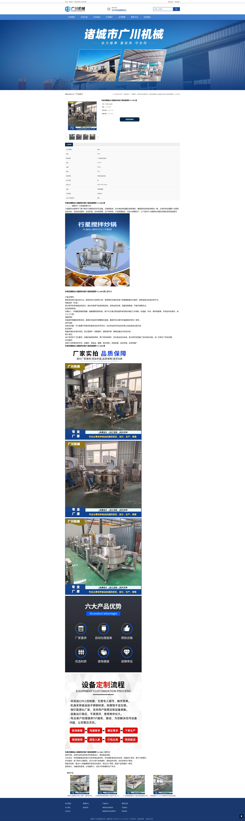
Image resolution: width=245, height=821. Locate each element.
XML (127, 819)
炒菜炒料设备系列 (142, 94)
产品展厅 (109, 17)
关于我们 (67, 807)
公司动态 (96, 17)
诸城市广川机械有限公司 (98, 819)
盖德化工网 (149, 819)
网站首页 (126, 94)
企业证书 (67, 811)
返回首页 (170, 2)
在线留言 (147, 17)
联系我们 (177, 2)
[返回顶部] (241, 816)
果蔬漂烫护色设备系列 (109, 811)
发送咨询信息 (130, 119)
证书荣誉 (121, 17)
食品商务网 (140, 819)
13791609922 (119, 10)
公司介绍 (84, 17)
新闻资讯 (85, 807)
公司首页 (71, 17)
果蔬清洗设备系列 (107, 807)
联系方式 (134, 17)
